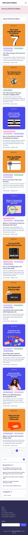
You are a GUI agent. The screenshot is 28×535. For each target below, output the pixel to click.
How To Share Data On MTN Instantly (12, 485)
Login (3, 507)
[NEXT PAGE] (15, 453)
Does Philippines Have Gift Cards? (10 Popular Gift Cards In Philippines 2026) (12, 468)
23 (12, 452)
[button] (3, 450)
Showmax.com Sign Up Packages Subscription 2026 (11, 482)
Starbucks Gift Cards (9, 218)
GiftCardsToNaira (9, 3)
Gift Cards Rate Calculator (7, 512)
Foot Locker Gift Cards (9, 131)
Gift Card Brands (8, 50)
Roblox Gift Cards (8, 261)
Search (3, 521)
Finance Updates (19, 48)
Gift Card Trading (8, 48)
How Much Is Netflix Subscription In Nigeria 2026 (13, 477)
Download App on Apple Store (8, 516)
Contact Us (4, 511)
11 (19, 450)
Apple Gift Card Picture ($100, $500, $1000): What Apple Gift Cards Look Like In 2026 (14, 473)
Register (3, 509)
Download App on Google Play (8, 514)
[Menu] (25, 2)
